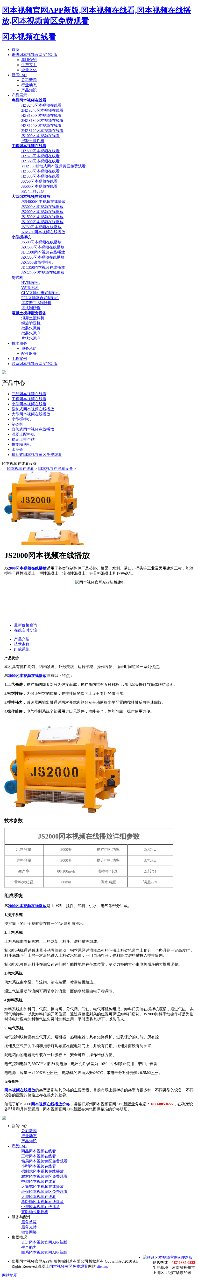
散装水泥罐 (31, 328)
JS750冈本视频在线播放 (41, 227)
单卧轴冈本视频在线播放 (42, 1202)
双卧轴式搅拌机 (34, 1212)
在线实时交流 (25, 630)
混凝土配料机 (32, 318)
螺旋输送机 (31, 323)
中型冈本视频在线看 (38, 1181)
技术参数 (21, 644)
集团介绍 (29, 60)
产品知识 (29, 90)
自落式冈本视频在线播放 (33, 429)
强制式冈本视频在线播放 (33, 409)
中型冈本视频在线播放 (40, 1207)
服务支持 (29, 1227)
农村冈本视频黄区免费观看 (44, 1176)
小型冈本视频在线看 (29, 404)
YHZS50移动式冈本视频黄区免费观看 (53, 166)
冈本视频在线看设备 (55, 469)
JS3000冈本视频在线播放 (42, 207)
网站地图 (9, 1275)
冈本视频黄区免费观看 (68, 1266)
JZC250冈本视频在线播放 (42, 272)
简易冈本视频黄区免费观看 (44, 1161)
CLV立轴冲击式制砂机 (40, 293)
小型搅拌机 (21, 419)
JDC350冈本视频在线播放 (43, 267)
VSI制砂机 (30, 288)
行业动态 (29, 85)
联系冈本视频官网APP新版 (34, 364)
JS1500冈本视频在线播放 (42, 217)
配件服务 (29, 353)
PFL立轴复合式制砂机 (40, 298)
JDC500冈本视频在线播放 (43, 252)
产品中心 (19, 1146)
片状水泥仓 (31, 338)
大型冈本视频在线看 (38, 1197)
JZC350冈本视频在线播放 (42, 257)
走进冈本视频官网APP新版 (34, 55)
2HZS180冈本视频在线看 (42, 120)
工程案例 (19, 359)
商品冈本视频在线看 (29, 394)
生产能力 (29, 1247)
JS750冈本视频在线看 (39, 181)
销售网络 (29, 1232)
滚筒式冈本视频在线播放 (42, 1186)
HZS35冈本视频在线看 (40, 176)
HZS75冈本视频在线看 (40, 156)
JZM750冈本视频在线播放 (43, 232)
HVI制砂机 (30, 283)
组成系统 (21, 649)
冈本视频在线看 (29, 36)
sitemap (102, 1266)
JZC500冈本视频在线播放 (42, 247)
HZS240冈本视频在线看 (41, 105)
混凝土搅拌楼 (32, 141)
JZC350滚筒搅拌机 (37, 262)
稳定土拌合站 (32, 191)
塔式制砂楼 (31, 308)
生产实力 (29, 65)
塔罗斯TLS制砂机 (36, 303)
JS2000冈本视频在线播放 (42, 212)
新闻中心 (19, 75)
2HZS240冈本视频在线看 (42, 110)
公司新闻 (29, 80)
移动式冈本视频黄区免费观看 (37, 455)
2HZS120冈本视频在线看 (42, 131)
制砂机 (17, 424)
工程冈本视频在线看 (29, 399)
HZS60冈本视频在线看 (40, 161)
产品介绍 (21, 639)
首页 (15, 50)
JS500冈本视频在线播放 (41, 242)
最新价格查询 (25, 625)
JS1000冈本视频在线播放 (42, 222)
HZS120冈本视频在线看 (41, 126)
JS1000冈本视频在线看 (40, 136)
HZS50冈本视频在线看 (40, 171)
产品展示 (19, 95)
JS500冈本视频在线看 (39, 186)
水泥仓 (17, 449)
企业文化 (29, 70)
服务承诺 (29, 348)
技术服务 (19, 343)
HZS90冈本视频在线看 (40, 151)
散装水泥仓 (31, 333)
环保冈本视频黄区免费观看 (44, 1192)
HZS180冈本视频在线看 (41, 115)
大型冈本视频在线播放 (31, 414)
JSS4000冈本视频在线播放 (43, 202)
